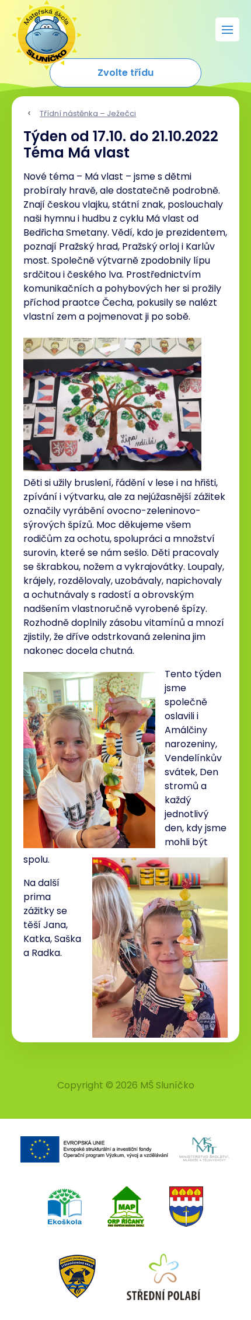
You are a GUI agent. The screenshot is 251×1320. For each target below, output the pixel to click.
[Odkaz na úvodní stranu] (41, 29)
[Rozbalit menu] (227, 29)
